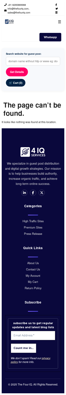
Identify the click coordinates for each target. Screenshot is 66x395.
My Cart (33, 282)
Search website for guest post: (23, 53)
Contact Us (33, 269)
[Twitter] (57, 8)
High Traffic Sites (33, 221)
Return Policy (33, 288)
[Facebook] (56, 4)
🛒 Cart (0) (15, 83)
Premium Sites (33, 227)
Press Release (33, 234)
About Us (33, 263)
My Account (33, 276)
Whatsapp (50, 37)
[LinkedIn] (56, 12)
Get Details (17, 72)
